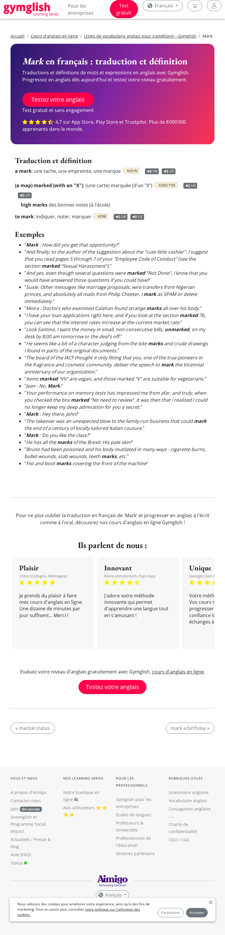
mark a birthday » (190, 728)
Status (17, 863)
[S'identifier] (214, 5)
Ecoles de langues (133, 814)
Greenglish (21, 817)
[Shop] (195, 5)
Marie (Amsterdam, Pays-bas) (129, 576)
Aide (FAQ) (21, 854)
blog (15, 846)
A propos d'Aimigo (28, 792)
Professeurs (127, 823)
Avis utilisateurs (79, 807)
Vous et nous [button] (24, 778)
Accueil (18, 36)
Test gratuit (123, 9)
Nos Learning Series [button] (83, 778)
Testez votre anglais (58, 99)
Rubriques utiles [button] (186, 778)
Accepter (197, 912)
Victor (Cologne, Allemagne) (43, 576)
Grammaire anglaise (189, 792)
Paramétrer (170, 912)
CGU (173, 839)
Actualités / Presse (29, 839)
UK (155, 171)
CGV (185, 839)
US (171, 171)
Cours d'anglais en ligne (54, 36)
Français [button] (164, 5)
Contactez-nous (26, 800)
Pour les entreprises (80, 9)
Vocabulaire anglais (188, 800)
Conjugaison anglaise (190, 809)
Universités (127, 830)
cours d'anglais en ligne (178, 671)
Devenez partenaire (135, 853)
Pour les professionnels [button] (132, 781)
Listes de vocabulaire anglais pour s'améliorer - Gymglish (140, 36)
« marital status (33, 728)
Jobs (25, 809)
